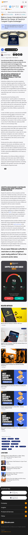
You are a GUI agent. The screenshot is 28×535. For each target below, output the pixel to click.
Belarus (4, 438)
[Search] (23, 2)
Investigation (15, 443)
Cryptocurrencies (16, 441)
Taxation (4, 449)
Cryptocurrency (5, 443)
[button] (16, 49)
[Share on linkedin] (21, 54)
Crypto (17, 438)
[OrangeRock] (9, 9)
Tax (16, 446)
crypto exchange (5, 441)
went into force (17, 224)
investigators (5, 446)
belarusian (10, 438)
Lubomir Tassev (7, 54)
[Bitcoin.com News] (4, 2)
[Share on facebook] (14, 54)
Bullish (19, 298)
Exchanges (5, 12)
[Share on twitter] (16, 54)
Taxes (10, 449)
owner (12, 446)
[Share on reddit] (19, 54)
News (2, 12)
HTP (10, 212)
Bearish (8, 298)
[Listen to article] (2, 49)
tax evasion (22, 446)
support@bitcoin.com (6, 531)
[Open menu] (26, 2)
